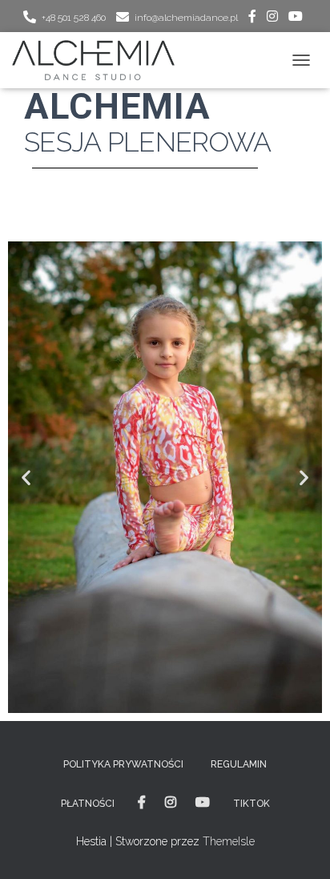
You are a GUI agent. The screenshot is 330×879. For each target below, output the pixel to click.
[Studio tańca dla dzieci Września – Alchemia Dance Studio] (99, 60)
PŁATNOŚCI (88, 803)
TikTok (251, 803)
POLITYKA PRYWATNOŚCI (123, 764)
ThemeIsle (229, 841)
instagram (272, 18)
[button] (26, 478)
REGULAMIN (239, 764)
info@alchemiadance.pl (186, 17)
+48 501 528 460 (74, 17)
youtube (295, 18)
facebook (252, 18)
